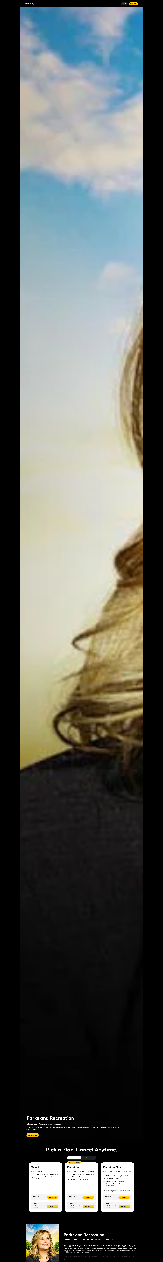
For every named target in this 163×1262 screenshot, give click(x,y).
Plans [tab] (74, 1157)
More (65, 1260)
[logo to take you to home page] (29, 4)
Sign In (124, 3)
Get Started (133, 3)
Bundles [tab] (88, 1157)
